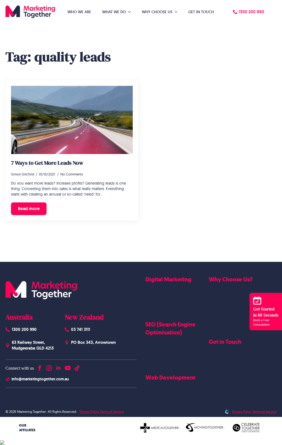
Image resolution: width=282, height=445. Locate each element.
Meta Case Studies (226, 315)
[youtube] (68, 366)
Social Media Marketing (167, 298)
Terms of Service (112, 412)
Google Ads (156, 289)
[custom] (77, 366)
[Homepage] (30, 12)
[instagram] (49, 366)
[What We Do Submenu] (131, 11)
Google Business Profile (167, 359)
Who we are (220, 289)
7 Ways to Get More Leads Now (47, 163)
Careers (216, 360)
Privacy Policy (89, 412)
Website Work (222, 298)
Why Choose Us (157, 11)
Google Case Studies (228, 306)
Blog (213, 369)
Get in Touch (201, 11)
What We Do (114, 11)
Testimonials (220, 323)
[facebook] (40, 366)
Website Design (160, 387)
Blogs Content (158, 351)
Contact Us (219, 351)
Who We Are (79, 11)
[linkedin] (58, 366)
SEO (149, 342)
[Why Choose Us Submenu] (177, 11)
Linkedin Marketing (163, 306)
